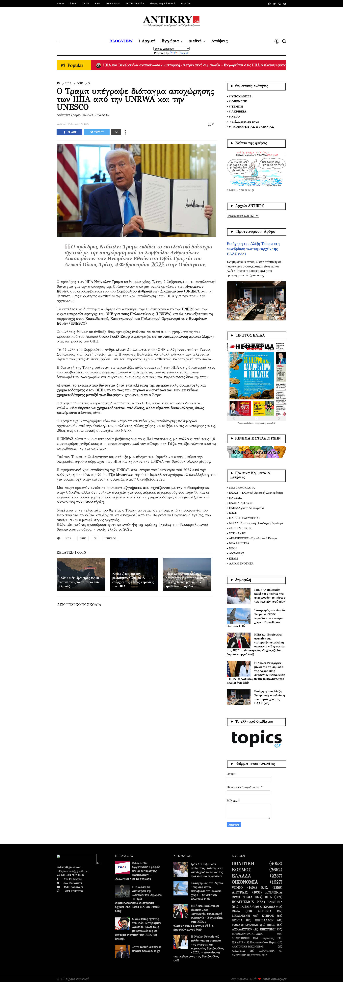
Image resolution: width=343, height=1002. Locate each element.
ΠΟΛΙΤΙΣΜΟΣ (243, 902)
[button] (277, 41)
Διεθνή (195, 41)
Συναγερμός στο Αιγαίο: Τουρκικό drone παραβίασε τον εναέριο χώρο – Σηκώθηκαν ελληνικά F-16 (256, 618)
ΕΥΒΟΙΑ (237, 920)
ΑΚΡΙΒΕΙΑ (264, 911)
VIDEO (237, 888)
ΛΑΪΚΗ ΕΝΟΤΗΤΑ (241, 563)
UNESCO (110, 538)
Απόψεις (219, 41)
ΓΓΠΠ (85, 3)
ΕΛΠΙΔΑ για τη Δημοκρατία (246, 508)
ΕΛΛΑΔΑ (241, 876)
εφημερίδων (260, 423)
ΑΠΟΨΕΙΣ (240, 892)
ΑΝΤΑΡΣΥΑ (237, 553)
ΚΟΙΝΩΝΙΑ (273, 892)
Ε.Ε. (264, 888)
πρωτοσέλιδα (245, 423)
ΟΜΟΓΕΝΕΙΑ (239, 955)
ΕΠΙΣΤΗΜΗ (268, 929)
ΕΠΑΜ (233, 558)
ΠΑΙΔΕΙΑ (245, 907)
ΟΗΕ (80, 83)
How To (186, 3)
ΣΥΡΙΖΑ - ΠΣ (237, 533)
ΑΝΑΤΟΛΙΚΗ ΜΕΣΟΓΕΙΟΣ (248, 946)
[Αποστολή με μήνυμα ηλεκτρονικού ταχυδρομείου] (116, 132)
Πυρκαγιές (267, 938)
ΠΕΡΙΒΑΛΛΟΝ (264, 920)
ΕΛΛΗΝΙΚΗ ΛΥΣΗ (241, 502)
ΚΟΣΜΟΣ (241, 869)
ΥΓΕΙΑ (247, 897)
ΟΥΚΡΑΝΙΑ (267, 907)
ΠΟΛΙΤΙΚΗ (243, 863)
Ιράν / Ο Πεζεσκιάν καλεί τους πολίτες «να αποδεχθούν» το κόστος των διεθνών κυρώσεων (269, 595)
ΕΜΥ (98, 3)
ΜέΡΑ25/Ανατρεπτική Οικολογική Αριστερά (256, 523)
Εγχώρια (170, 41)
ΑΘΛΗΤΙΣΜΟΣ (241, 938)
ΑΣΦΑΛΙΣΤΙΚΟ (242, 929)
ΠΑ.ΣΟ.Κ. (235, 497)
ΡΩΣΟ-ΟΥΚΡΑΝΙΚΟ (245, 925)
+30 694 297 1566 (72, 875)
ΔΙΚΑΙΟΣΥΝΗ (241, 915)
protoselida (271, 423)
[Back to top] (333, 992)
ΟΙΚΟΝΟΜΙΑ (245, 882)
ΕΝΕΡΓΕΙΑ (275, 902)
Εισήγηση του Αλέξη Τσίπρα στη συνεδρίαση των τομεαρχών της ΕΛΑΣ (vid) (253, 248)
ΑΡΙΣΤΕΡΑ (238, 950)
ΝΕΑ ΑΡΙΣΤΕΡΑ (239, 543)
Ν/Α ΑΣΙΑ (237, 942)
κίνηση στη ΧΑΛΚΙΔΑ (162, 3)
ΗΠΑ (68, 83)
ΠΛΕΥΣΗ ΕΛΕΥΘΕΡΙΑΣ (244, 518)
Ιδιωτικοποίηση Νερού (263, 942)
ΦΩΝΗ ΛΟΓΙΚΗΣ (240, 528)
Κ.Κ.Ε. (233, 512)
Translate (183, 53)
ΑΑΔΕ (73, 3)
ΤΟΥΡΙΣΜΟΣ (258, 955)
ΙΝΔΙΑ (236, 911)
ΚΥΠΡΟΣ (268, 915)
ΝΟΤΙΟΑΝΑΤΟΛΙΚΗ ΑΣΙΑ (247, 933)
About (60, 3)
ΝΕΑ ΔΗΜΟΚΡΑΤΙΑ (242, 487)
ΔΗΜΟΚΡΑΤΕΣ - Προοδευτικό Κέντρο (253, 538)
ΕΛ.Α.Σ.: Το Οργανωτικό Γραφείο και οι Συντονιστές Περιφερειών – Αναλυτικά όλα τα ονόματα (137, 871)
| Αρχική (147, 41)
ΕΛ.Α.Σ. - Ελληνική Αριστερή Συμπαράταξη (256, 492)
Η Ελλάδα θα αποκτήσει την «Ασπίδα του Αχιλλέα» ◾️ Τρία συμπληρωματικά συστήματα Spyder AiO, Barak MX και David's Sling (138, 899)
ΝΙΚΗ (233, 548)
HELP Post (113, 3)
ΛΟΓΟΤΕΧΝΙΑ (266, 951)
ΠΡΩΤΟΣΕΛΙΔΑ (134, 3)
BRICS (271, 925)
